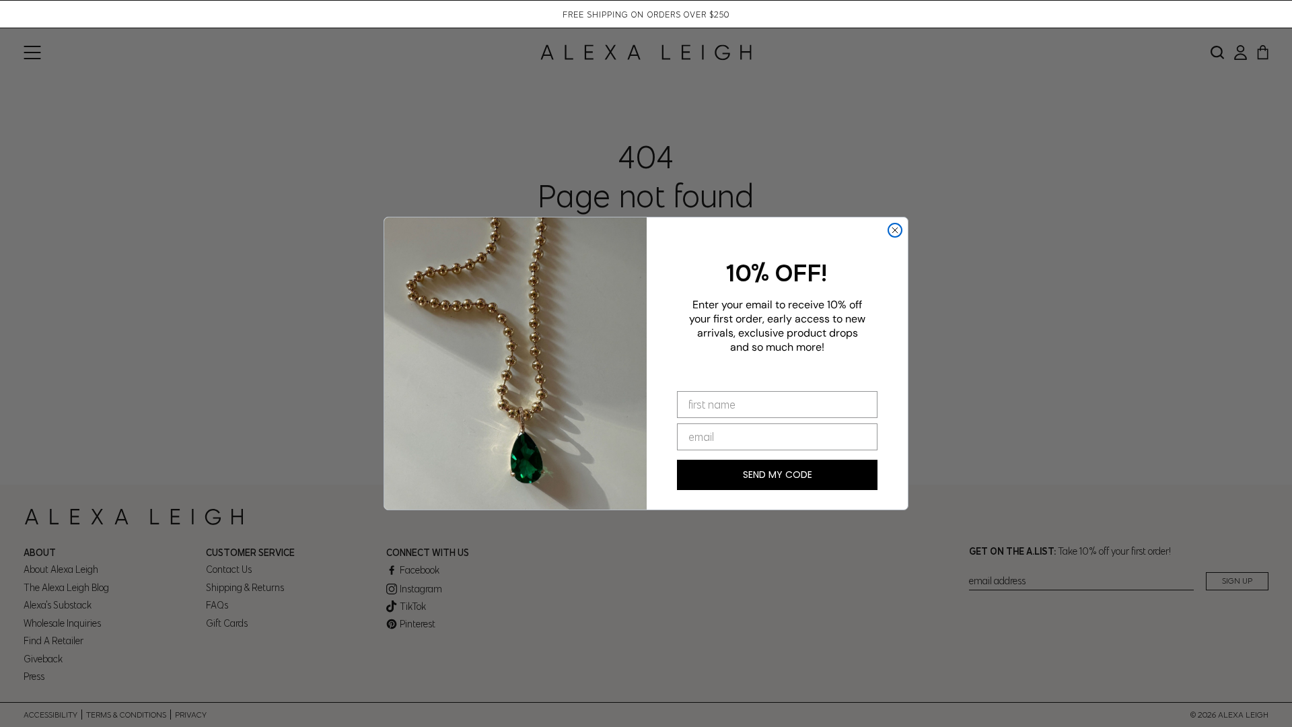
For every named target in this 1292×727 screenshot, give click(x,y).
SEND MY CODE (777, 474)
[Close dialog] (895, 230)
